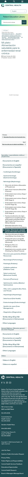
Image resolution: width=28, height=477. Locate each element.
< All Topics (5, 30)
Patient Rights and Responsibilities (12, 461)
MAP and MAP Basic (7, 409)
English (14, 11)
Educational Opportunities (9, 467)
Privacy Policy (5, 458)
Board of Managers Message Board (12, 473)
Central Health (14, 5)
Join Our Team (5, 450)
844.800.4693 (6, 428)
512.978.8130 (5, 413)
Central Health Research (9, 470)
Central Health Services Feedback (11, 464)
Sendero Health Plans (8, 425)
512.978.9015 (5, 421)
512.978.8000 (6, 436)
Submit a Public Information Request (12, 454)
